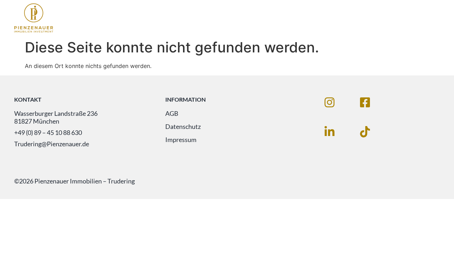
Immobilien (286, 17)
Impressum (180, 139)
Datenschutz (183, 126)
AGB (171, 113)
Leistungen (340, 17)
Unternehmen (397, 17)
